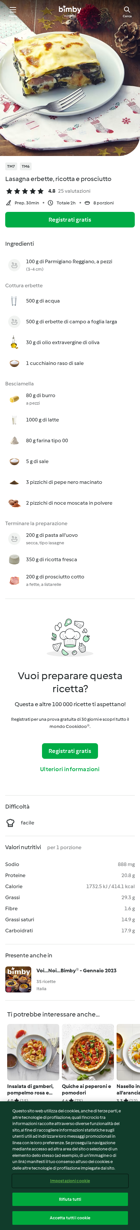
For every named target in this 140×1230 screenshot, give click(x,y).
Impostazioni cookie (70, 1180)
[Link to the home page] (70, 11)
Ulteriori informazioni (70, 769)
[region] (70, 1165)
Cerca (127, 16)
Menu (13, 16)
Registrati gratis (70, 219)
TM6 (26, 166)
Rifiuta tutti (70, 1199)
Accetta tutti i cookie (70, 1217)
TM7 (11, 166)
